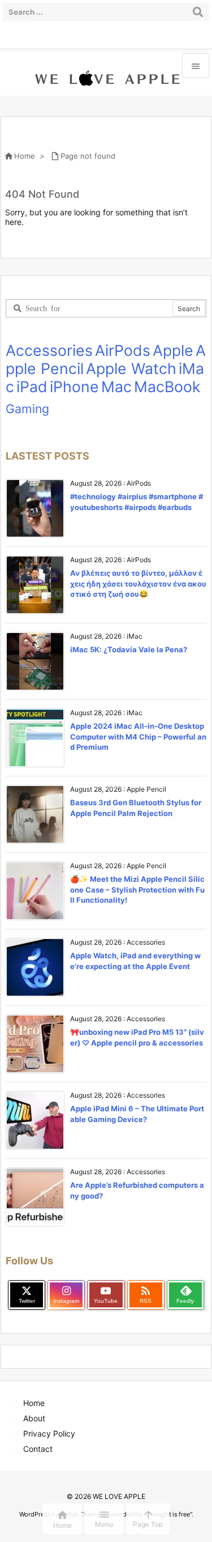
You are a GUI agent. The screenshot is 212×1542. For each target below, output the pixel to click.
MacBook (167, 386)
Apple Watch (131, 368)
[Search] (197, 12)
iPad (31, 386)
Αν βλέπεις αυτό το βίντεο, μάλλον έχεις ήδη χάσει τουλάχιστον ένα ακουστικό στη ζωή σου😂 (138, 583)
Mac (116, 386)
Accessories (49, 350)
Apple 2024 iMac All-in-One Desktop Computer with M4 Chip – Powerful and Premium (138, 736)
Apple (173, 350)
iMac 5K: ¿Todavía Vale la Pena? (128, 649)
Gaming (27, 408)
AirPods (122, 350)
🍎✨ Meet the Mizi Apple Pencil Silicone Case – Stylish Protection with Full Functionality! (137, 889)
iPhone (74, 386)
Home (24, 155)
